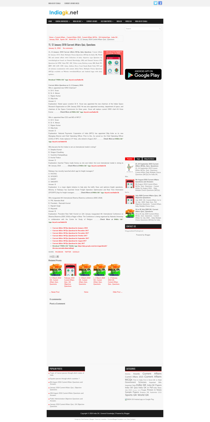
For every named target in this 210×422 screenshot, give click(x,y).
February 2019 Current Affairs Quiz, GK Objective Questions (69, 282)
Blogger (147, 235)
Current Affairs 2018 (74, 37)
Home (50, 21)
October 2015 (137, 390)
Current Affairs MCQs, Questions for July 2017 (68, 243)
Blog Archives (149, 159)
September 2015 (156, 392)
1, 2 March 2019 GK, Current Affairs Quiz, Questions (99, 281)
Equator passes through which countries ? (64, 379)
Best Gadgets (131, 419)
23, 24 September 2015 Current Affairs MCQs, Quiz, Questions (146, 165)
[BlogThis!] (53, 256)
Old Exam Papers (107, 21)
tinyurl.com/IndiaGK (91, 112)
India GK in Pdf (146, 388)
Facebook (59, 252)
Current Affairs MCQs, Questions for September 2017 (70, 238)
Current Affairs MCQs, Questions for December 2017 (70, 230)
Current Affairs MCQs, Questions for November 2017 (70, 233)
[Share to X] (55, 256)
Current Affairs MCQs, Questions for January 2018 (70, 228)
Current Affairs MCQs (71, 3)
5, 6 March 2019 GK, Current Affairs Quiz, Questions (55, 281)
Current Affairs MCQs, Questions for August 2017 (69, 241)
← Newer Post (54, 292)
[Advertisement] (76, 30)
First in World (147, 380)
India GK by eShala (54, 3)
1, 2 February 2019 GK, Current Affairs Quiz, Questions (113, 281)
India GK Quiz (78, 21)
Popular (129, 159)
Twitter (67, 252)
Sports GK (64, 39)
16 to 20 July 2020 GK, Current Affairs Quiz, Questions (146, 210)
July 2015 (128, 390)
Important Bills (155, 382)
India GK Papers (154, 385)
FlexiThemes (85, 419)
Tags (138, 159)
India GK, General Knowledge (103, 413)
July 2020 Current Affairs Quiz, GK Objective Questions (148, 197)
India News (157, 388)
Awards (136, 374)
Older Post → (117, 292)
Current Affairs (91, 21)
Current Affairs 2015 (134, 377)
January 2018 (54, 39)
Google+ (76, 252)
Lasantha (103, 419)
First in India (138, 380)
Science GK (144, 392)
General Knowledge (63, 21)
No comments (68, 48)
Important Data (130, 385)
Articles (127, 374)
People (143, 390)
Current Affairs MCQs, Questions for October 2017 (69, 235)
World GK (128, 21)
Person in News (154, 390)
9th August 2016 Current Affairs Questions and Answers (147, 181)
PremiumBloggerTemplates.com (117, 419)
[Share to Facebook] (58, 256)
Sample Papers (132, 392)
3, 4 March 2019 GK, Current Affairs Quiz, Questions (84, 281)
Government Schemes (135, 382)
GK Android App (104, 37)
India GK (119, 21)
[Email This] (51, 256)
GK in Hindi (157, 380)
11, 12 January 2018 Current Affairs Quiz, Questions (71, 44)
